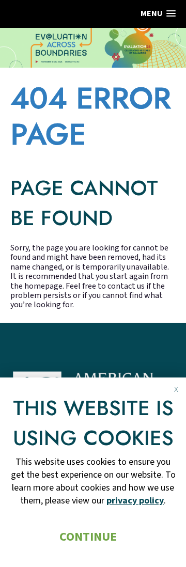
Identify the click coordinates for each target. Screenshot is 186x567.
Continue (88, 537)
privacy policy (135, 500)
